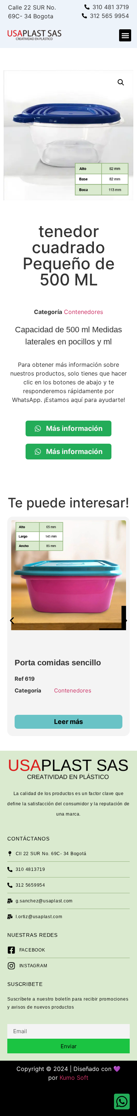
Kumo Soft (74, 1077)
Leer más (70, 721)
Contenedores (83, 311)
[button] (125, 35)
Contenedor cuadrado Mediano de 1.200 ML (58, 658)
